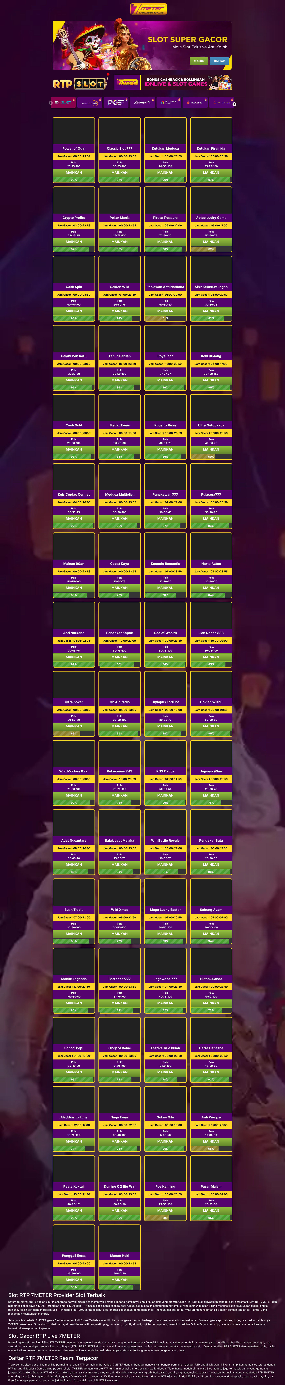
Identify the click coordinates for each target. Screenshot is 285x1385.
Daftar (219, 61)
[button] (234, 104)
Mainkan (74, 173)
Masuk (199, 61)
